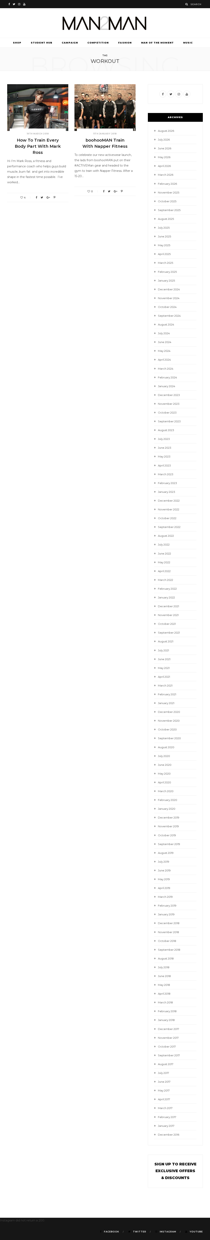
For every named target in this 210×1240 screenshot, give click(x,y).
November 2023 (168, 403)
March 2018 (165, 1002)
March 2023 (165, 474)
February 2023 (167, 483)
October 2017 (167, 1046)
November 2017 (168, 1037)
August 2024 (166, 324)
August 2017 (165, 1064)
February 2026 (167, 183)
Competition (98, 42)
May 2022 (164, 562)
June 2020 (164, 764)
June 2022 (164, 553)
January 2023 (166, 491)
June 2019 (164, 870)
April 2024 (164, 359)
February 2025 (167, 271)
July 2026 (164, 139)
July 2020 (164, 756)
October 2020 (167, 729)
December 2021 (168, 606)
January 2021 (166, 703)
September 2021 (169, 632)
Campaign (70, 42)
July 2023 (164, 439)
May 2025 (164, 245)
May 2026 (164, 157)
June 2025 (164, 236)
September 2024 (169, 315)
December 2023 (169, 395)
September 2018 (169, 949)
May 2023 (164, 456)
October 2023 (167, 412)
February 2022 (167, 588)
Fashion (125, 42)
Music (188, 42)
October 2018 (167, 941)
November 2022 (168, 509)
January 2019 (166, 914)
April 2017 (164, 1099)
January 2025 (166, 280)
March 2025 (165, 262)
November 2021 (168, 615)
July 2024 (164, 333)
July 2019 (163, 861)
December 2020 (169, 711)
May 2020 (164, 773)
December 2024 (169, 289)
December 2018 (168, 923)
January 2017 (166, 1125)
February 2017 (167, 1117)
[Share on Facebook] (36, 197)
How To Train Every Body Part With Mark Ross (38, 146)
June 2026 (164, 148)
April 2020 (164, 782)
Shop (17, 42)
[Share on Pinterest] (54, 197)
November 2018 (168, 932)
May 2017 (164, 1090)
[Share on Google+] (48, 197)
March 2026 (165, 174)
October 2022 (167, 518)
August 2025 (166, 218)
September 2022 (169, 527)
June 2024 (164, 342)
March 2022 (165, 579)
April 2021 (164, 676)
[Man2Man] (105, 23)
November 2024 (168, 298)
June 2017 (164, 1081)
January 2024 (166, 386)
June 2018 (164, 976)
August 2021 (165, 641)
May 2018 (164, 984)
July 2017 (163, 1073)
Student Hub (41, 42)
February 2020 (167, 800)
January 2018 (166, 1020)
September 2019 (169, 844)
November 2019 (168, 826)
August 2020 (166, 747)
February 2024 (167, 377)
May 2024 (164, 350)
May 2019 (164, 879)
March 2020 (165, 791)
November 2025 (168, 192)
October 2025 (167, 201)
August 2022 (166, 535)
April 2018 (164, 993)
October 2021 (167, 623)
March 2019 (165, 896)
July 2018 (163, 967)
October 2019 (167, 835)
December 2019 (168, 817)
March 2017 (165, 1108)
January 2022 (166, 597)
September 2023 (169, 421)
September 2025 (169, 210)
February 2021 (167, 694)
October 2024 (167, 307)
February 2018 (167, 1011)
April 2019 (164, 888)
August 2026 (166, 130)
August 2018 (166, 958)
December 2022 (169, 500)
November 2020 (169, 720)
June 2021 (164, 659)
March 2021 (165, 685)
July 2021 (163, 650)
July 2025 (164, 227)
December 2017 (168, 1029)
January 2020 (166, 808)
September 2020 (169, 738)
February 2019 (167, 905)
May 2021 (164, 668)
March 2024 (165, 368)
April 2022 (164, 571)
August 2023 (166, 430)
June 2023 (164, 447)
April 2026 (164, 166)
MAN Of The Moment (157, 42)
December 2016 (168, 1134)
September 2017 (169, 1055)
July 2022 (164, 544)
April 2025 (164, 254)
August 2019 (165, 852)
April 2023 (164, 465)
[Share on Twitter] (42, 197)
